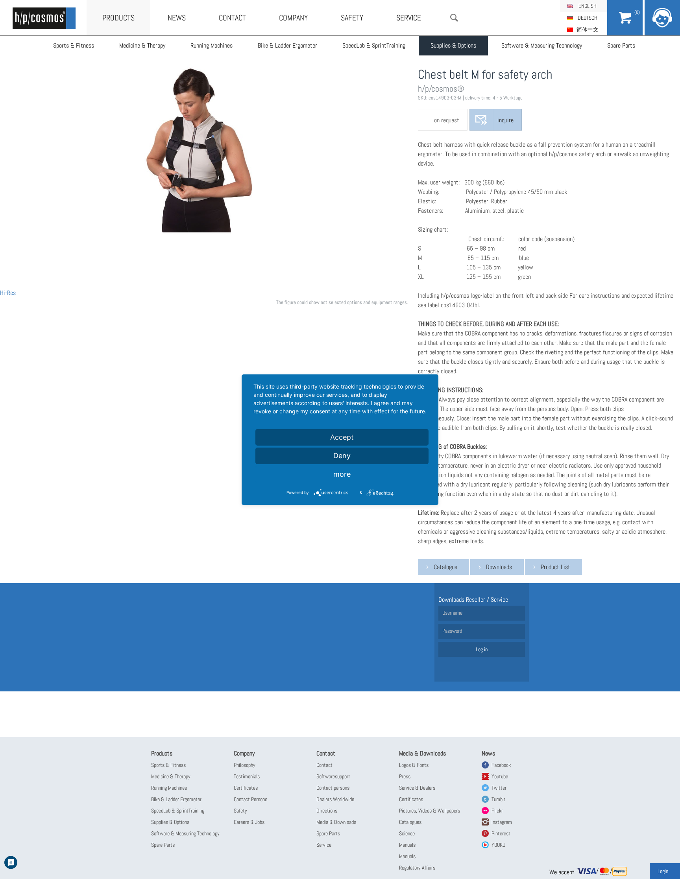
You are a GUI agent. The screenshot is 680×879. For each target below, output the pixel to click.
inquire (505, 120)
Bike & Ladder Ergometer (287, 45)
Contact (232, 18)
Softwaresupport (333, 776)
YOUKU (498, 844)
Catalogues (410, 822)
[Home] (44, 18)
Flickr (497, 810)
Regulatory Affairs (417, 867)
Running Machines (211, 45)
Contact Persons (250, 799)
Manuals (407, 844)
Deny (342, 455)
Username (452, 612)
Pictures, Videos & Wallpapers (429, 810)
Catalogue (445, 567)
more (342, 474)
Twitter (499, 787)
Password (452, 630)
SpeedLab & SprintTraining (373, 45)
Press (404, 776)
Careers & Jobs (249, 822)
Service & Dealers (417, 787)
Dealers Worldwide (335, 799)
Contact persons (332, 787)
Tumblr (498, 799)
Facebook (501, 764)
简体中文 (588, 29)
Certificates (246, 787)
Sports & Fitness (73, 45)
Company (293, 18)
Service (408, 18)
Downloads (499, 567)
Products (118, 18)
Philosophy (244, 764)
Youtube (500, 776)
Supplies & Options (453, 45)
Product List (555, 567)
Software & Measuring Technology (541, 45)
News (177, 18)
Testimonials (247, 776)
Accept (342, 437)
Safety (352, 18)
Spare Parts (621, 45)
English (587, 5)
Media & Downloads (336, 822)
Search (454, 17)
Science (407, 833)
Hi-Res (8, 293)
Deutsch (587, 17)
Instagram (502, 822)
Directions (326, 810)
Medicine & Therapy (142, 45)
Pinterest (501, 833)
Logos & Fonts (414, 764)
